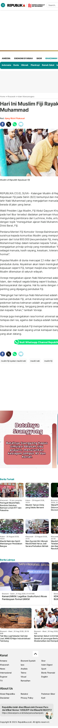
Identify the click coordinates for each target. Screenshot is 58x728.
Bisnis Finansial (48, 672)
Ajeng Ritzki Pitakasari (15, 118)
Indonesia (6, 65)
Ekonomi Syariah (23, 58)
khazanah (51, 58)
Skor (43, 661)
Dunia (16, 65)
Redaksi (24, 694)
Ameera (3, 661)
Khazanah (11, 96)
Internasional (5, 672)
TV (1, 680)
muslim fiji (48, 361)
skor (39, 58)
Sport (43, 668)
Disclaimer (4, 698)
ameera (6, 58)
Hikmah (24, 65)
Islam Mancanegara (26, 96)
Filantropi (35, 65)
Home (2, 96)
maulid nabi (35, 361)
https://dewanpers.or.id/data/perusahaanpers (23, 713)
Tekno (23, 672)
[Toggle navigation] (3, 5)
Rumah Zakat (48, 65)
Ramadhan (25, 680)
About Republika (7, 694)
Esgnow (3, 676)
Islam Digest (46, 664)
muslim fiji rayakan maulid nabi (13, 361)
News (2, 668)
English (44, 676)
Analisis (24, 668)
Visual (23, 676)
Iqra (22, 664)
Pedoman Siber (48, 694)
